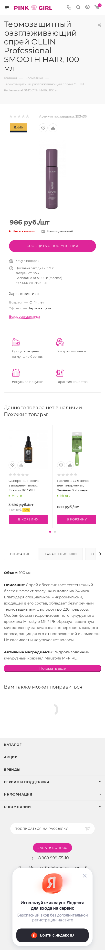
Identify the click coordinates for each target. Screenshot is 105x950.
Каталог (13, 744)
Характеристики (61, 554)
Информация (18, 794)
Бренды (12, 769)
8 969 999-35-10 (53, 858)
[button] (50, 531)
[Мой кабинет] (87, 7)
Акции (11, 757)
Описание (20, 554)
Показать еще (52, 668)
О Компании (17, 807)
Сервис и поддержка (26, 782)
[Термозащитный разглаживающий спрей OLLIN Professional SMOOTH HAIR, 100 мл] (52, 176)
